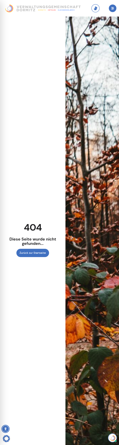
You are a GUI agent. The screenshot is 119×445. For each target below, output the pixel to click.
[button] (6, 438)
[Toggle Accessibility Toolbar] (5, 429)
